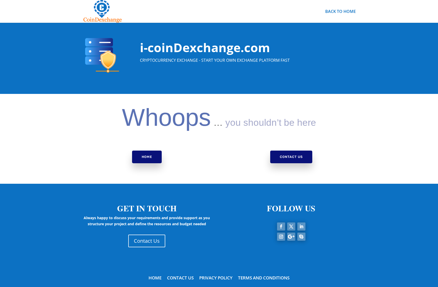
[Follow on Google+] (291, 237)
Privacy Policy (215, 278)
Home (147, 157)
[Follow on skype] (301, 237)
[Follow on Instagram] (281, 237)
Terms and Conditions (263, 278)
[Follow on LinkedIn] (301, 226)
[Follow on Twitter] (291, 226)
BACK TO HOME (340, 12)
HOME (155, 278)
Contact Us (291, 157)
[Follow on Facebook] (281, 226)
